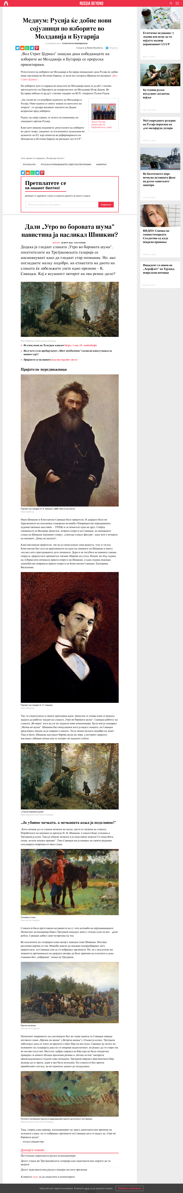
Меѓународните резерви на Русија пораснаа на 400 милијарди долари (159, 124)
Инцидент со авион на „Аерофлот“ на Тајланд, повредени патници (159, 269)
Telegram (113, 48)
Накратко (101, 164)
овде (36, 1177)
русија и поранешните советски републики (66, 164)
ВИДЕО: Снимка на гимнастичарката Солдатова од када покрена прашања (156, 236)
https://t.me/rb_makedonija (81, 345)
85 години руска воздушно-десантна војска (156, 94)
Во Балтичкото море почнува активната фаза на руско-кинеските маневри (159, 179)
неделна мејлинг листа (64, 359)
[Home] (6, 3)
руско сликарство (33, 1142)
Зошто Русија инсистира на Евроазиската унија (101, 125)
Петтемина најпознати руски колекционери (48, 1155)
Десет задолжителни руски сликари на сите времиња (54, 1169)
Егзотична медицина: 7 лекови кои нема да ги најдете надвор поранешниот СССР (158, 39)
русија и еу (29, 164)
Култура (56, 243)
